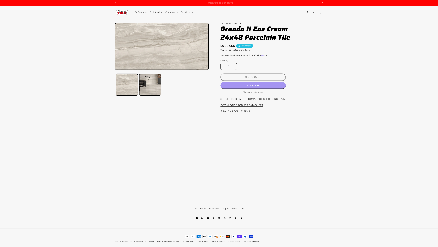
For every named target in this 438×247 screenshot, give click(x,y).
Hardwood (214, 208)
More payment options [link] (253, 92)
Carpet (225, 208)
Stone (203, 208)
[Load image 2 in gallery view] (150, 85)
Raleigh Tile (127, 241)
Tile (195, 208)
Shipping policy (234, 241)
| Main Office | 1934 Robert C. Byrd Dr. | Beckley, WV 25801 (157, 241)
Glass (234, 208)
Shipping (224, 50)
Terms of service (218, 241)
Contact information (251, 241)
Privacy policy (203, 241)
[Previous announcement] (115, 3)
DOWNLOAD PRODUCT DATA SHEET (241, 105)
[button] (140, 12)
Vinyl (242, 208)
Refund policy (188, 241)
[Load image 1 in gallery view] (127, 85)
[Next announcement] (322, 3)
